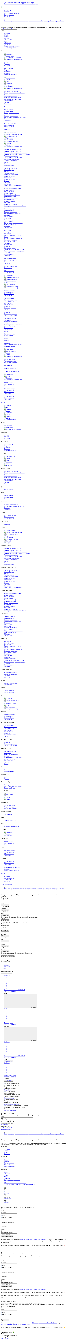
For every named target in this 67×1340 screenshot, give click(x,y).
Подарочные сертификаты (12, 46)
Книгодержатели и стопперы (13, 324)
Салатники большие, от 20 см (13, 157)
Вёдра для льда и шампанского (13, 223)
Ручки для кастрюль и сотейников (14, 93)
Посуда (6, 338)
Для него (7, 64)
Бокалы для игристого (10, 212)
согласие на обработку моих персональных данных (16, 1324)
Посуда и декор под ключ (11, 13)
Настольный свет (9, 290)
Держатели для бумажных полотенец (15, 117)
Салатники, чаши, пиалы (11, 159)
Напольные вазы (9, 335)
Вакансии (7, 1164)
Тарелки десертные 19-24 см (12, 151)
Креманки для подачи (10, 240)
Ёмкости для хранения (11, 116)
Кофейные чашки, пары (11, 174)
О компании (8, 10)
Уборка (6, 1176)
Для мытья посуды (9, 388)
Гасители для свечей (10, 308)
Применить (11, 956)
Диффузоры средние (10, 361)
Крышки (6, 94)
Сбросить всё (5, 905)
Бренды (6, 11)
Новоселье (7, 71)
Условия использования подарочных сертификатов (19, 1184)
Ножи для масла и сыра (11, 198)
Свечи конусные (9, 301)
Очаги (6, 309)
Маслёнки (7, 243)
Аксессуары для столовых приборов (15, 206)
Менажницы (8, 244)
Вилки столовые (9, 190)
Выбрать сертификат (10, 1110)
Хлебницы (7, 120)
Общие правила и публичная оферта (15, 1183)
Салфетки (7, 262)
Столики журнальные (10, 314)
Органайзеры (8, 329)
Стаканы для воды (9, 209)
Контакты (7, 16)
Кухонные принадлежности (12, 97)
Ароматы (7, 1178)
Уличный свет (8, 295)
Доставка (7, 876)
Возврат (6, 1152)
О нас (6, 1160)
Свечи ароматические (10, 300)
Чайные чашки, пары (10, 168)
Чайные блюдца (9, 170)
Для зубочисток (9, 232)
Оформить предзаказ (7, 1236)
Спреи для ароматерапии (11, 371)
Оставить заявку (9, 1098)
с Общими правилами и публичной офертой (32, 1289)
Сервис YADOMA (9, 1166)
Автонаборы (8, 365)
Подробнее (7, 1090)
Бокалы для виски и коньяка (12, 213)
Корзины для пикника (10, 266)
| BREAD (13, 991)
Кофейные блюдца (9, 176)
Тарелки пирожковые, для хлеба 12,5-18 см (17, 154)
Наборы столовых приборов (12, 188)
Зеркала (6, 323)
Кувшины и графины (10, 220)
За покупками (5, 1338)
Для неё (6, 62)
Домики (6, 340)
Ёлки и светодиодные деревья (13, 344)
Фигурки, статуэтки (10, 318)
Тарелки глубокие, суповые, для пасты (15, 153)
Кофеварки (7, 104)
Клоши (6, 237)
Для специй (7, 233)
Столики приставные (10, 315)
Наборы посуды (9, 165)
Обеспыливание (9, 125)
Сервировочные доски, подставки (14, 251)
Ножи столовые (9, 193)
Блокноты (7, 129)
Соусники (7, 252)
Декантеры (7, 218)
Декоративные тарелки (11, 156)
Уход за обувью (8, 382)
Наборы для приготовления (12, 99)
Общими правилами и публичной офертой (33, 1239)
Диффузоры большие (10, 362)
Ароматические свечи (10, 368)
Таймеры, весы (8, 100)
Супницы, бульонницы (11, 160)
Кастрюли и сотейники (11, 91)
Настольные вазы (9, 334)
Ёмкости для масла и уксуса (12, 235)
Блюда (6, 164)
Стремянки (7, 386)
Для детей (7, 65)
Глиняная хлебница (10, 1075)
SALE (6, 35)
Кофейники (7, 177)
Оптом (3, 402)
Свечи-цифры (8, 303)
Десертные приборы (10, 196)
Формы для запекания (10, 96)
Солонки (7, 119)
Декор (6, 1175)
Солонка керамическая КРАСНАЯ (14, 1056)
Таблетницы (8, 268)
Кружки (6, 181)
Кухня (6, 1172)
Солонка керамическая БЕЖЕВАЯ (14, 990)
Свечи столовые (9, 298)
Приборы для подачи (10, 204)
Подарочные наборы (10, 74)
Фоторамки (7, 320)
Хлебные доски (8, 107)
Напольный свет (9, 292)
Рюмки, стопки (8, 216)
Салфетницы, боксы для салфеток (14, 249)
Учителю (7, 73)
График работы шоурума (11, 1104)
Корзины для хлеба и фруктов (13, 238)
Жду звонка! (4, 1320)
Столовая (7, 1173)
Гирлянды (7, 343)
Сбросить (3, 956)
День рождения (8, 68)
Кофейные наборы (9, 179)
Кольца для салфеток (10, 260)
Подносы (7, 246)
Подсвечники (8, 306)
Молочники (7, 182)
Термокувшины (9, 221)
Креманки (7, 215)
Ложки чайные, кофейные (12, 195)
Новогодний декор (9, 346)
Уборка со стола (9, 126)
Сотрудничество (9, 15)
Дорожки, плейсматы (10, 258)
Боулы (6, 162)
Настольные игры (9, 326)
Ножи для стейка (9, 199)
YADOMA (7, 991)
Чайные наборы (9, 173)
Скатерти (7, 263)
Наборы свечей (8, 304)
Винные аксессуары (10, 224)
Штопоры (7, 226)
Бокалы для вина (9, 210)
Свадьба (6, 70)
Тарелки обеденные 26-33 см (12, 149)
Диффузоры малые (9, 359)
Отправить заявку (6, 1286)
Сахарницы (7, 184)
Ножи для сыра (8, 111)
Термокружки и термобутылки (13, 185)
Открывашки (8, 227)
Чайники (7, 102)
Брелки (6, 331)
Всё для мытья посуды (10, 123)
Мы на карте (4, 1124)
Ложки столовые (9, 191)
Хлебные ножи (8, 109)
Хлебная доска (8, 1023)
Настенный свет (9, 294)
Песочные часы (8, 328)
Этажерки (7, 255)
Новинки (7, 33)
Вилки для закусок (9, 201)
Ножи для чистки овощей (11, 113)
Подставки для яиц (10, 248)
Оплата (6, 1150)
